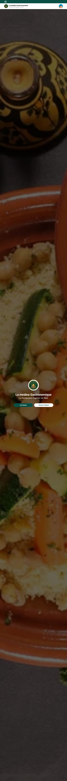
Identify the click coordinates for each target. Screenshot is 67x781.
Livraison (23, 405)
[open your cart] (61, 6)
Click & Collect (43, 405)
